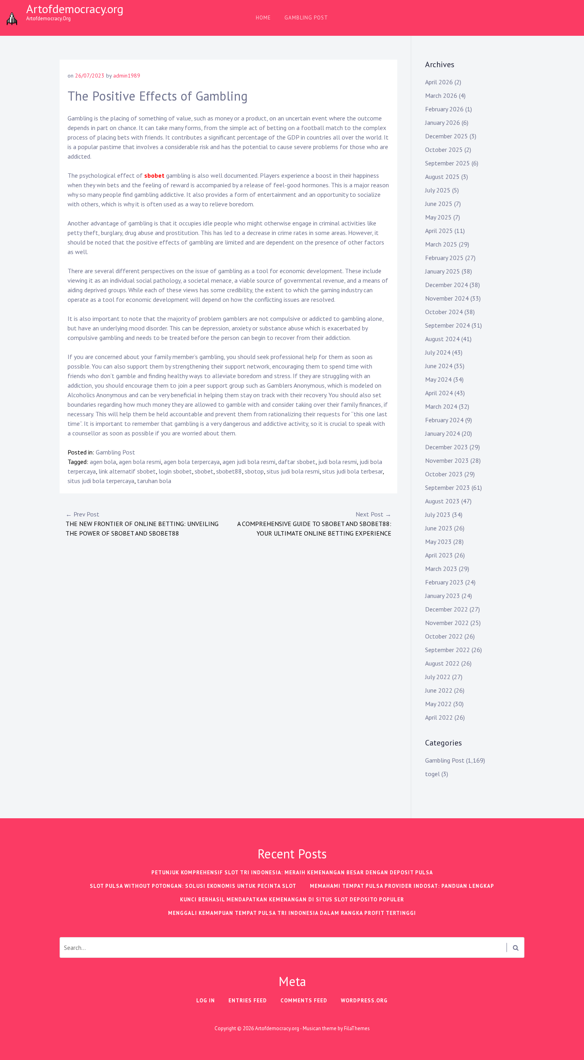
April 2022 (439, 717)
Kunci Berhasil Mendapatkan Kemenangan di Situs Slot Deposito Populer (292, 899)
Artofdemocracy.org (75, 8)
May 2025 (438, 217)
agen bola (103, 462)
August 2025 (442, 177)
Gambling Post (306, 17)
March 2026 (441, 95)
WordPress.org (364, 1000)
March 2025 (441, 244)
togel (432, 774)
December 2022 (446, 609)
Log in (205, 1000)
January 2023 (442, 596)
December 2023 (446, 447)
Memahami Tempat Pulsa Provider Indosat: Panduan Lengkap (402, 886)
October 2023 (444, 474)
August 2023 (442, 501)
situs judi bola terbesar (352, 471)
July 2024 (438, 352)
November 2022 (447, 623)
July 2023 (438, 514)
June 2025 (439, 204)
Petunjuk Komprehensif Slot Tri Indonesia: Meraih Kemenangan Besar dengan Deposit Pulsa (292, 872)
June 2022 (439, 690)
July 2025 (438, 190)
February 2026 (444, 109)
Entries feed (247, 1000)
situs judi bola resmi (293, 471)
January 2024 (442, 433)
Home (263, 17)
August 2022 (442, 663)
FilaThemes (357, 1028)
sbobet (154, 175)
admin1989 (126, 75)
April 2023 (439, 555)
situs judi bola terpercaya (101, 481)
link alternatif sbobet (127, 471)
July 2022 (438, 677)
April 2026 (439, 82)
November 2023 (447, 460)
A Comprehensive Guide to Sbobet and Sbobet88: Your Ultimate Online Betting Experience (314, 523)
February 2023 (444, 582)
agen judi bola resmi (248, 462)
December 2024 (446, 285)
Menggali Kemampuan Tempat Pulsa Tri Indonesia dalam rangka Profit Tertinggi (292, 913)
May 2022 (438, 704)
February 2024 (444, 420)
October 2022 (444, 636)
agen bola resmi (140, 462)
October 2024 (444, 312)
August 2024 (442, 339)
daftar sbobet (296, 462)
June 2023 (439, 528)
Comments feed (303, 1000)
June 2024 (439, 366)
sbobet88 (229, 471)
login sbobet (175, 471)
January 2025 (442, 271)
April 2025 (439, 231)
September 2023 (447, 487)
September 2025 (447, 163)
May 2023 (438, 542)
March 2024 (441, 406)
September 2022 (447, 650)
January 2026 (442, 122)
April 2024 (439, 393)
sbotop (254, 471)
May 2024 (438, 379)
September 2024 (447, 325)
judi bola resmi (337, 462)
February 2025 (444, 258)
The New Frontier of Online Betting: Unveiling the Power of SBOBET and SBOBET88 (142, 523)
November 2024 (447, 298)
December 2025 (446, 136)
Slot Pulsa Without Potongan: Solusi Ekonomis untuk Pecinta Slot (193, 886)
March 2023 (441, 569)
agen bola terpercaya (192, 462)
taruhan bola (154, 481)
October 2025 (444, 149)
